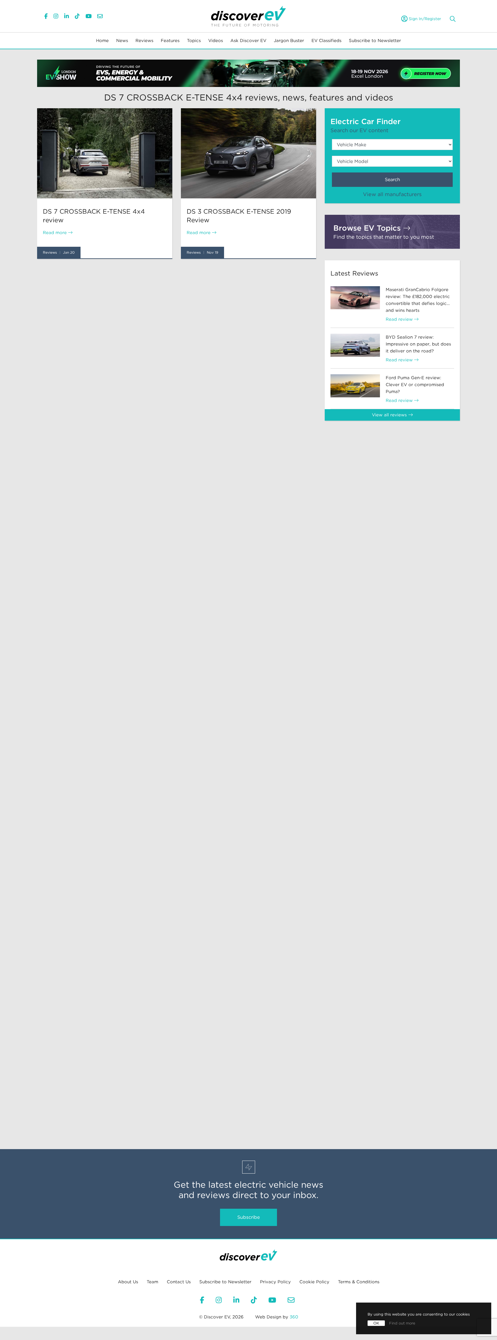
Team (152, 1281)
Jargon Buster (289, 40)
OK (376, 1323)
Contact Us (179, 1281)
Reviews (144, 40)
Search (392, 179)
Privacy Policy (275, 1281)
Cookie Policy (314, 1281)
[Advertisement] (176, 310)
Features (170, 40)
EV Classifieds (326, 40)
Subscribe (248, 1217)
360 (294, 1317)
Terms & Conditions (358, 1281)
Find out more (402, 1323)
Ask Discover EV (248, 40)
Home (102, 40)
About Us (128, 1281)
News (122, 40)
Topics (194, 40)
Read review (400, 319)
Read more (55, 232)
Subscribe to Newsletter (375, 40)
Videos (215, 40)
